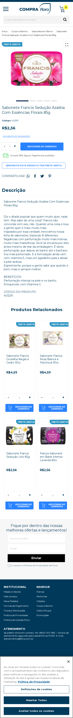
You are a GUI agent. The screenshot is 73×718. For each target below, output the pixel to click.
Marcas (40, 591)
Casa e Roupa (43, 610)
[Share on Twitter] (42, 176)
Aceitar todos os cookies (36, 710)
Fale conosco (10, 596)
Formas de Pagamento (16, 605)
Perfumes (41, 596)
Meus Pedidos (11, 601)
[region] (36, 687)
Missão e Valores (12, 591)
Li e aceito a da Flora (34, 565)
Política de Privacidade (36, 565)
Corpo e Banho (19, 31)
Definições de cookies (36, 689)
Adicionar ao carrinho (23, 407)
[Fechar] (68, 661)
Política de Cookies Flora (17, 620)
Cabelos (40, 601)
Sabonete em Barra (42, 31)
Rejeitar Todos (36, 700)
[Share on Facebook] (35, 176)
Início (4, 31)
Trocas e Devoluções (14, 610)
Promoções (42, 615)
